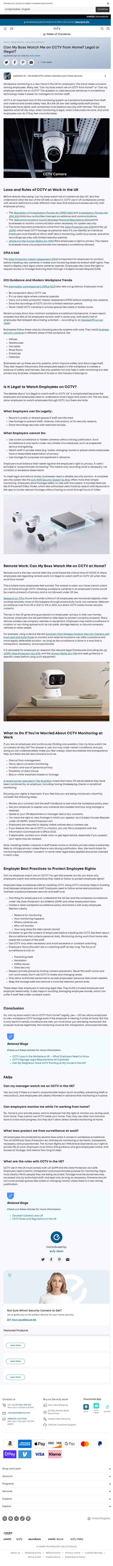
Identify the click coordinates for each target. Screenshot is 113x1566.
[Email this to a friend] (31, 62)
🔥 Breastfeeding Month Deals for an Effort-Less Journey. (55, 22)
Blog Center (18, 42)
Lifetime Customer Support (61, 1549)
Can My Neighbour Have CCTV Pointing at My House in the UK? (49, 1080)
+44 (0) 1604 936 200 (21, 1529)
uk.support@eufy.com (19, 1537)
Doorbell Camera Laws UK (27, 1239)
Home (7, 42)
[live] (12, 29)
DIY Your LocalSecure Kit (21, 1343)
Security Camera (35, 42)
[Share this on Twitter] (6, 62)
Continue (100, 9)
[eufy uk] (56, 29)
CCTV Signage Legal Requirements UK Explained (40, 1077)
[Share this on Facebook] (15, 62)
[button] (105, 3)
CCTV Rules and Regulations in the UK (34, 1242)
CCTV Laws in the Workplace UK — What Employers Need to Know (50, 1073)
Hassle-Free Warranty (58, 1543)
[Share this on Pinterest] (23, 62)
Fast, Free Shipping (57, 1529)
